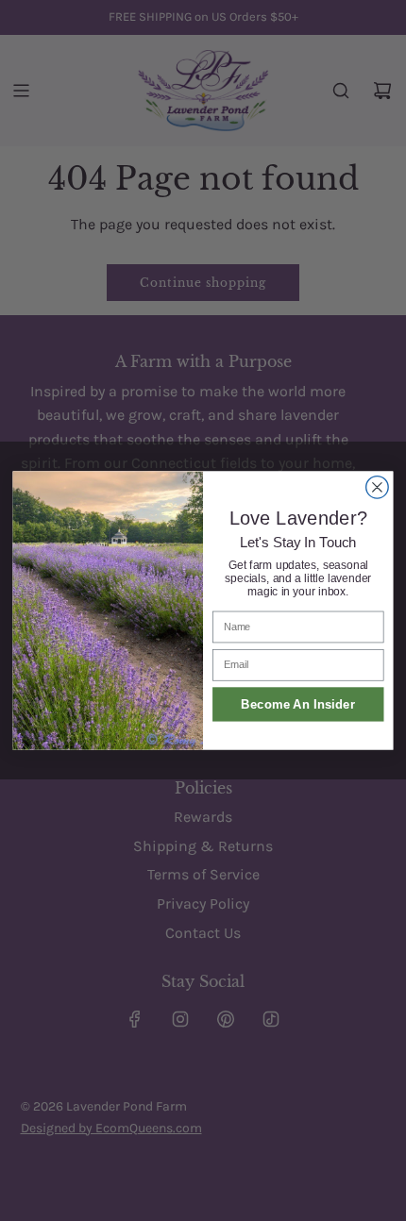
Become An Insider (298, 704)
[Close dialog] (377, 488)
